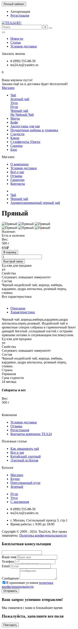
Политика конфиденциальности (43, 535)
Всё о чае (17, 172)
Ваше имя (9, 557)
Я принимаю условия (27, 584)
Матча (15, 118)
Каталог (8, 467)
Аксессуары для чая (25, 126)
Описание (17, 308)
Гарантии (17, 180)
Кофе (14, 122)
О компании (19, 164)
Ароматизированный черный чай (35, 202)
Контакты (17, 183)
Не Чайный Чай (22, 114)
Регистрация (19, 15)
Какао (14, 138)
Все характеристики (17, 296)
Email (6, 566)
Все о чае (17, 452)
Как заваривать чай (24, 448)
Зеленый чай (19, 99)
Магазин (16, 475)
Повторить (10, 625)
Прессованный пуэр (25, 483)
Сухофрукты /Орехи (25, 142)
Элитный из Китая (24, 460)
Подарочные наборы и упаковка (34, 130)
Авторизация (20, 11)
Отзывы (16, 176)
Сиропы (16, 145)
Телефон (8, 561)
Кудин (15, 479)
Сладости (17, 134)
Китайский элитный (25, 456)
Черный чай (19, 110)
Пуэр (14, 107)
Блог (13, 149)
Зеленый (16, 486)
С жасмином (19, 502)
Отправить (10, 591)
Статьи (15, 42)
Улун (14, 103)
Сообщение (10, 578)
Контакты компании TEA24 (31, 434)
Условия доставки (23, 46)
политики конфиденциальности (27, 584)
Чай (13, 95)
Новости (16, 38)
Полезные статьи (14, 441)
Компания (9, 415)
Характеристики (22, 312)
